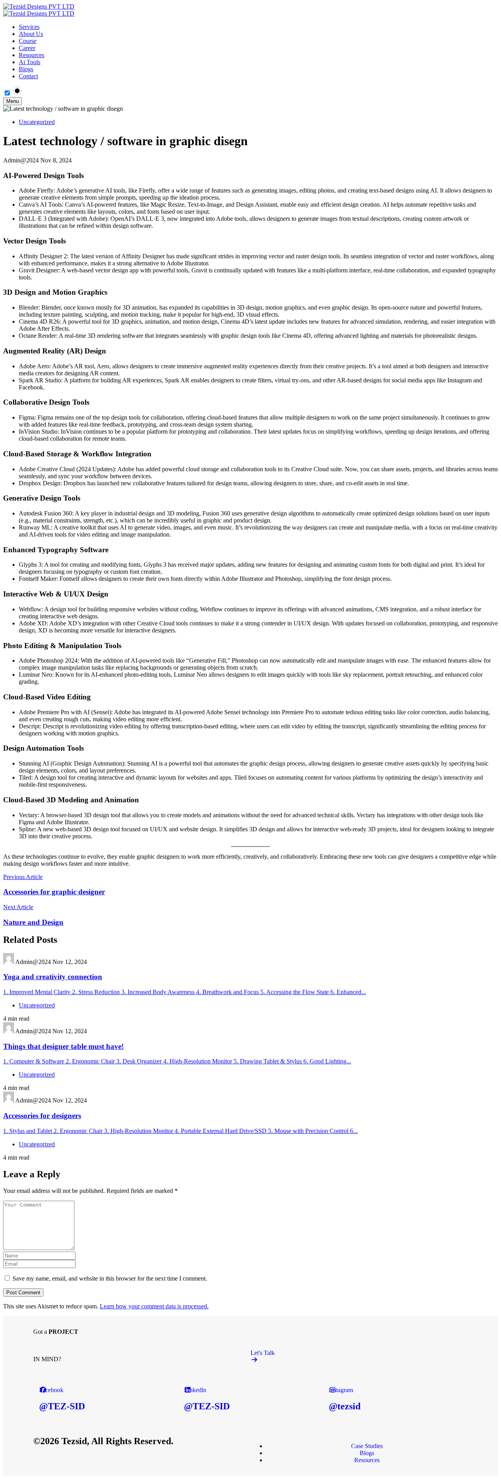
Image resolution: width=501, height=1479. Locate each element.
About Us (31, 34)
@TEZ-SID (62, 1406)
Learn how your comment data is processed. (154, 1306)
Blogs (26, 69)
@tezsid (344, 1406)
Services (29, 26)
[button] (359, 1356)
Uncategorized (37, 122)
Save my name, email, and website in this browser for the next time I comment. (110, 1278)
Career (27, 48)
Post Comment (23, 1292)
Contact (28, 76)
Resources (31, 55)
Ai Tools (29, 62)
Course (27, 41)
